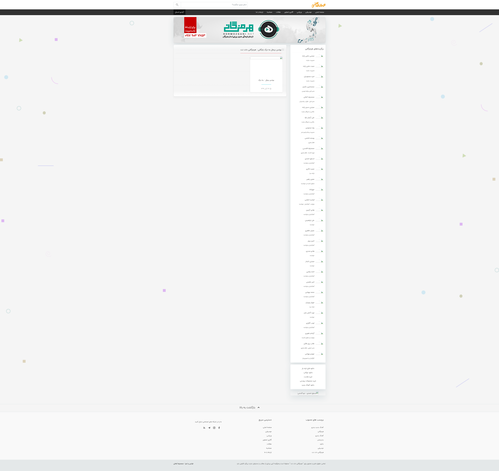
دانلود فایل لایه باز (308, 368)
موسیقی (308, 12)
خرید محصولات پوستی (308, 381)
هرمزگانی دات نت (318, 452)
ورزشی (299, 12)
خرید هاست (308, 377)
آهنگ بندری (319, 436)
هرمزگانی (321, 432)
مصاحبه (269, 12)
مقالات (278, 12)
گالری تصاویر (288, 12)
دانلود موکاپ (308, 373)
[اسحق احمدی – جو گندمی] (308, 393)
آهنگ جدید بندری (317, 427)
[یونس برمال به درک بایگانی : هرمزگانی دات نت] (319, 4)
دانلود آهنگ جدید (308, 385)
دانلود (322, 444)
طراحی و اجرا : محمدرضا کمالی (183, 464)
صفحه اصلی (319, 12)
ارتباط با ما (259, 12)
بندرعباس (320, 440)
